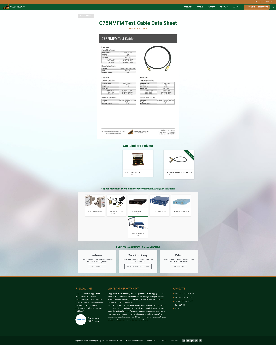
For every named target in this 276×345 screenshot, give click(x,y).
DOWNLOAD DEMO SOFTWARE (257, 7)
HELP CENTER (179, 305)
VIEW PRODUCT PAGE (138, 29)
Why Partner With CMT (123, 288)
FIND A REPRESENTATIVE (184, 293)
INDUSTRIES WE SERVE (183, 301)
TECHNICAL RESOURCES (184, 297)
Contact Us (174, 340)
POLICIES (178, 309)
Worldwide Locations (134, 340)
